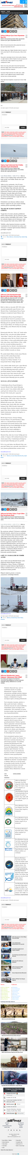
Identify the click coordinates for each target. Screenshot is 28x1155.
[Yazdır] (13, 31)
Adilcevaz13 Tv (19, 1143)
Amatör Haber (7, 1127)
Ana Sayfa (7, 1122)
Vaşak (2, 238)
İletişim (20, 1125)
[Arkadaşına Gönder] (10, 31)
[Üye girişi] (16, 1130)
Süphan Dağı (24, 237)
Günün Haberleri (5, 1142)
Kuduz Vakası (20, 617)
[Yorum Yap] (16, 31)
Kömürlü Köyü (14, 617)
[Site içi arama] (19, 1130)
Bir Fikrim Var (21, 1122)
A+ (26, 35)
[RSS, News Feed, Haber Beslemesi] (14, 1130)
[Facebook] (2, 31)
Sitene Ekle (18, 1140)
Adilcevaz (11, 237)
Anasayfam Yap (19, 1142)
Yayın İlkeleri (21, 1124)
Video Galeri (4, 1143)
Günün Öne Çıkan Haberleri (7, 1150)
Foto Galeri (4, 1145)
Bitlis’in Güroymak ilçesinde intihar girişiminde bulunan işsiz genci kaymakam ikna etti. (12, 39)
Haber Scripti (14, 1153)
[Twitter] (5, 31)
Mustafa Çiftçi (21, 455)
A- (26, 37)
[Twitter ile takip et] (11, 1130)
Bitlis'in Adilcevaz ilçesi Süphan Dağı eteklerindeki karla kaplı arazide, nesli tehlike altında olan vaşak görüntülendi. (12, 170)
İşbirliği (21, 1127)
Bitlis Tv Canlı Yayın (20, 1145)
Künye (7, 1124)
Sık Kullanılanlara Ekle (7, 1125)
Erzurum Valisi (14, 455)
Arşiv (3, 1147)
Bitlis (8, 237)
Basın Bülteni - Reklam (6, 1140)
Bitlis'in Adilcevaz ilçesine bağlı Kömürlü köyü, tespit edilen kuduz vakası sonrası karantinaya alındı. (12, 518)
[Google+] (8, 31)
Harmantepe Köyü (17, 237)
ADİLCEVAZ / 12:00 (12, 5)
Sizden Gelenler (15, 999)
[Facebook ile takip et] (8, 1130)
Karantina (3, 619)
